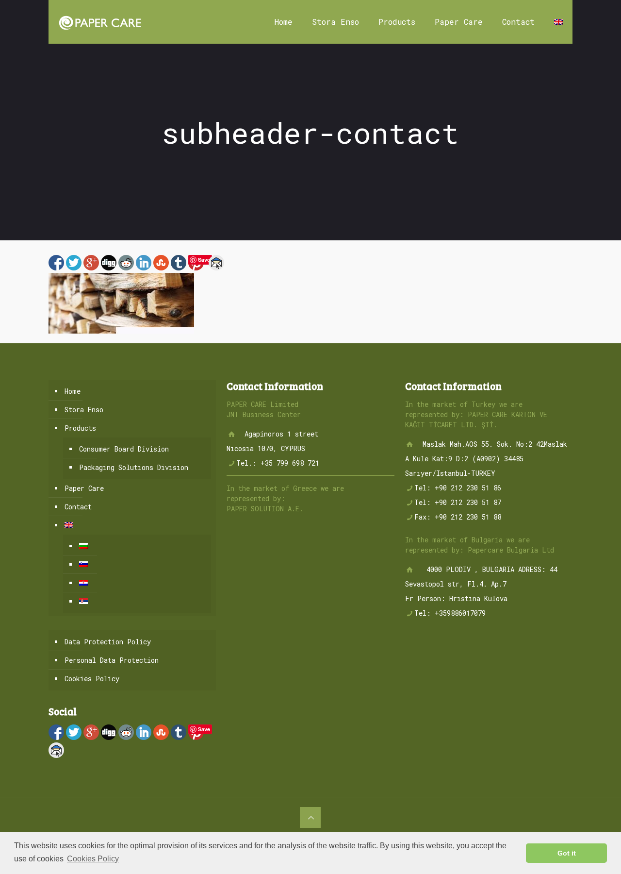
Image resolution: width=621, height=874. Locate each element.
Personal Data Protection (112, 660)
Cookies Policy (92, 678)
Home (73, 391)
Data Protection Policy (108, 641)
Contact (78, 506)
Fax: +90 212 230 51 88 (457, 516)
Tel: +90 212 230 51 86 (457, 487)
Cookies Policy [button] (93, 859)
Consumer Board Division (124, 449)
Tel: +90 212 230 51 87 (457, 502)
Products (80, 428)
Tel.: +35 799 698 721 (277, 463)
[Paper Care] (99, 22)
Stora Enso (84, 409)
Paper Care (84, 488)
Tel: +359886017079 (450, 613)
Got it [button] (566, 853)
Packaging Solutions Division (133, 467)
